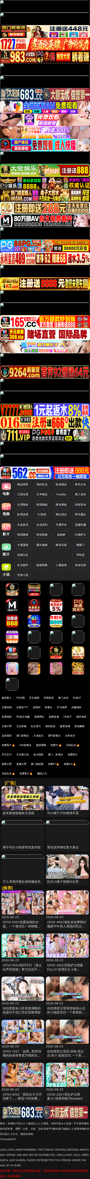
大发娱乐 (38, 735)
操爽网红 (39, 716)
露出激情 (42, 545)
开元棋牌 (34, 698)
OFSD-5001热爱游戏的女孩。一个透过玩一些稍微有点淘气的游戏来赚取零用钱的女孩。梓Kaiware (22, 928)
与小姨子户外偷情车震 (63, 813)
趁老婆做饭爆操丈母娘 (19, 813)
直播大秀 (21, 764)
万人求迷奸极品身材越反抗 (22, 881)
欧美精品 (61, 484)
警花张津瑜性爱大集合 (63, 847)
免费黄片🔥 (26, 773)
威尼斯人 (7, 698)
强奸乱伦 (42, 484)
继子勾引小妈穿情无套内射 (22, 847)
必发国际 (7, 735)
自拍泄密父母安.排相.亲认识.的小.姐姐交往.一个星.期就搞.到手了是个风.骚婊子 (66, 1055)
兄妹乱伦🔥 (8, 773)
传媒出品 (22, 555)
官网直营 (49, 698)
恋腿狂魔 (80, 525)
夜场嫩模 (80, 726)
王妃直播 (21, 726)
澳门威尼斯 (37, 764)
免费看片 (73, 754)
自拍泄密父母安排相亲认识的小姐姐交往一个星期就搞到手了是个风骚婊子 (66, 1012)
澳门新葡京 (22, 735)
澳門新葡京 (54, 735)
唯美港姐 (61, 504)
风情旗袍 (22, 534)
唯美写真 (61, 545)
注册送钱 (7, 707)
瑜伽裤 (61, 534)
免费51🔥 (56, 745)
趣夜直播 (65, 726)
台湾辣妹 (22, 504)
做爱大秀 (7, 764)
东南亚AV (80, 504)
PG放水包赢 (23, 716)
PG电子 (77, 698)
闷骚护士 (80, 534)
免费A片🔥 (70, 764)
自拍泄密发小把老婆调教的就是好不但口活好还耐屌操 (22, 1010)
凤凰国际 (7, 716)
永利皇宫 (70, 735)
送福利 (36, 707)
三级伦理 (22, 494)
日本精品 (42, 494)
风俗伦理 (80, 565)
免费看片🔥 (8, 745)
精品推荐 (22, 484)
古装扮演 (22, 525)
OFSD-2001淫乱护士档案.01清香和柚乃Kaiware (64, 1096)
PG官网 (20, 698)
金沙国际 (38, 754)
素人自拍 (80, 494)
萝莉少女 (80, 484)
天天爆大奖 (22, 754)
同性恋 (80, 555)
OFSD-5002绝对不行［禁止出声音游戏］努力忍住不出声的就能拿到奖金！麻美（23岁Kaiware (22, 971)
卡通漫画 (22, 545)
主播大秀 (7, 726)
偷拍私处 (50, 726)
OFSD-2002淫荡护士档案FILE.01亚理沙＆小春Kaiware (65, 969)
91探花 (42, 514)
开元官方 (7, 754)
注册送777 (22, 707)
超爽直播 (54, 716)
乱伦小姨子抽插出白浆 (63, 881)
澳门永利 (63, 698)
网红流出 (61, 514)
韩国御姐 (42, 504)
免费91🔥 (53, 764)
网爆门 (80, 545)
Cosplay (61, 494)
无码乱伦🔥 (73, 745)
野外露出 (80, 514)
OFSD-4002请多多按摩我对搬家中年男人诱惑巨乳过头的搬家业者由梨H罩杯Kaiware (66, 928)
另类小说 (22, 575)
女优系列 (42, 525)
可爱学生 (61, 525)
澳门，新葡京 (55, 754)
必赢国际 (76, 707)
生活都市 (22, 565)
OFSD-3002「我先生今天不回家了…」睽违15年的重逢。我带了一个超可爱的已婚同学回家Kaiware (22, 1100)
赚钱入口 (42, 773)
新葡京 (48, 707)
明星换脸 (42, 534)
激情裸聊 (41, 745)
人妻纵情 (61, 565)
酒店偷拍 (81, 716)
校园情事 (42, 565)
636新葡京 (25, 745)
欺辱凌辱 (22, 514)
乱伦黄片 (36, 726)
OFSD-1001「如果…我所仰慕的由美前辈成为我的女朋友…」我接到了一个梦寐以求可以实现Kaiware (22, 1057)
